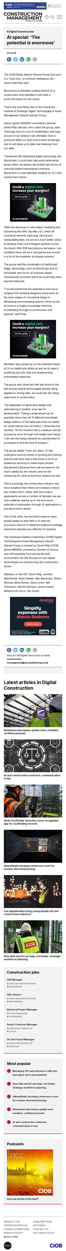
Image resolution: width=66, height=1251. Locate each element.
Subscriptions (42, 1221)
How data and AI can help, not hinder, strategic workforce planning (34, 1085)
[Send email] (35, 59)
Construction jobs (23, 972)
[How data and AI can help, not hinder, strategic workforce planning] (33, 936)
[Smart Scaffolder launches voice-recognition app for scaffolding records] (33, 801)
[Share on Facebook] (9, 59)
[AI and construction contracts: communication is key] (33, 755)
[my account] (47, 17)
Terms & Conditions (16, 1229)
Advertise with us (15, 1225)
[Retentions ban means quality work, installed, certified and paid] (33, 710)
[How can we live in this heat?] (30, 1172)
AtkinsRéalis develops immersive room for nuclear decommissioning (35, 1098)
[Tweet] (15, 59)
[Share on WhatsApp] (28, 59)
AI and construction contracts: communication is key (30, 1124)
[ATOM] (18, 1245)
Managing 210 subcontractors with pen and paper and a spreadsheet (35, 1072)
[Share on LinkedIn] (22, 59)
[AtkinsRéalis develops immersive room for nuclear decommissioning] (33, 846)
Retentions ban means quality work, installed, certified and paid (33, 1111)
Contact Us (41, 1229)
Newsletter (12, 1221)
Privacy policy (13, 1233)
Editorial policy (43, 1233)
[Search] (52, 17)
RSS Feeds (39, 1225)
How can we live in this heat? (23, 1199)
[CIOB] (47, 1246)
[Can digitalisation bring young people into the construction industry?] (33, 891)
